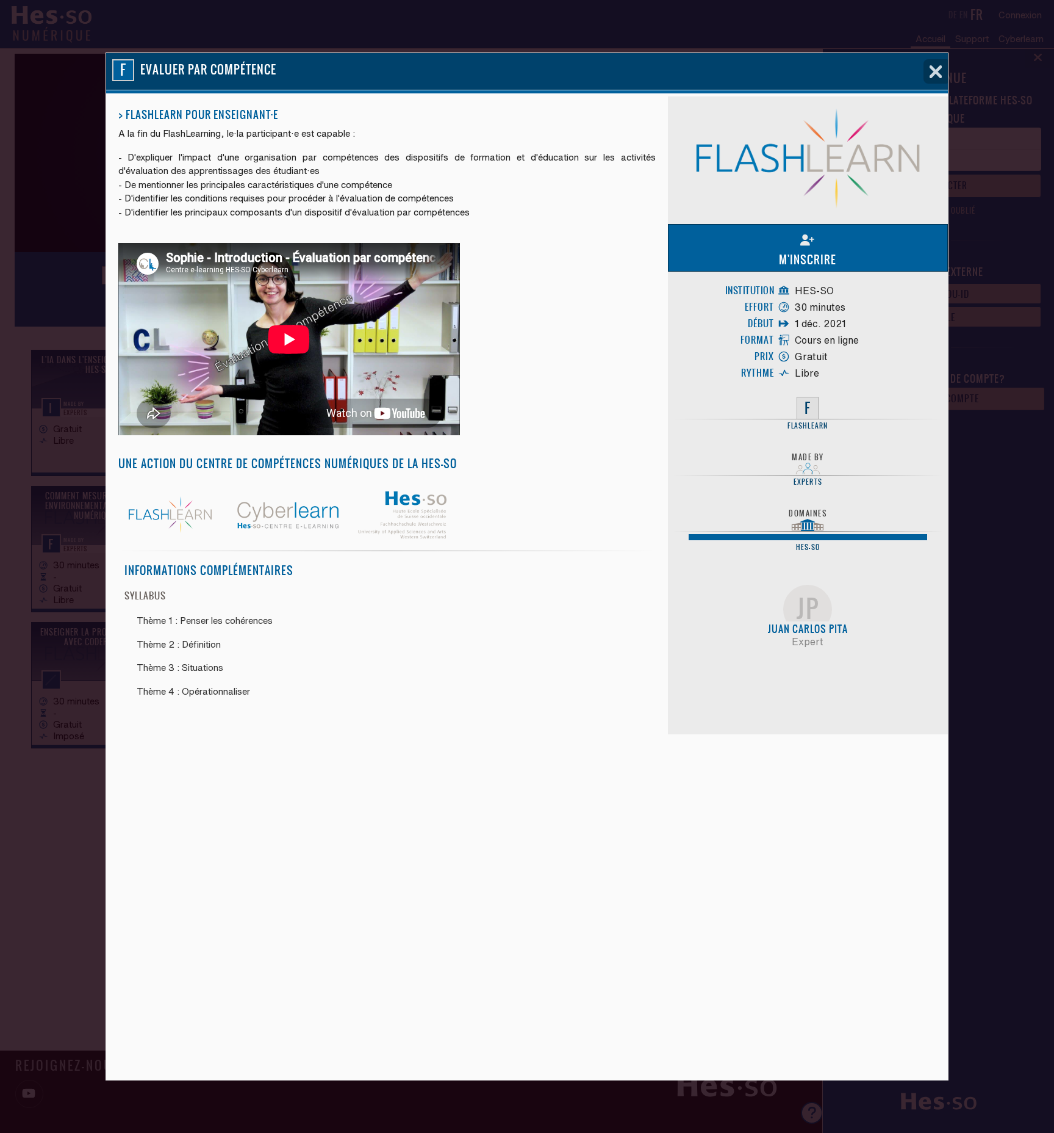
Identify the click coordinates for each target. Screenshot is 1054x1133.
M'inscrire (807, 260)
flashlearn (807, 426)
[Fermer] (935, 71)
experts (808, 482)
